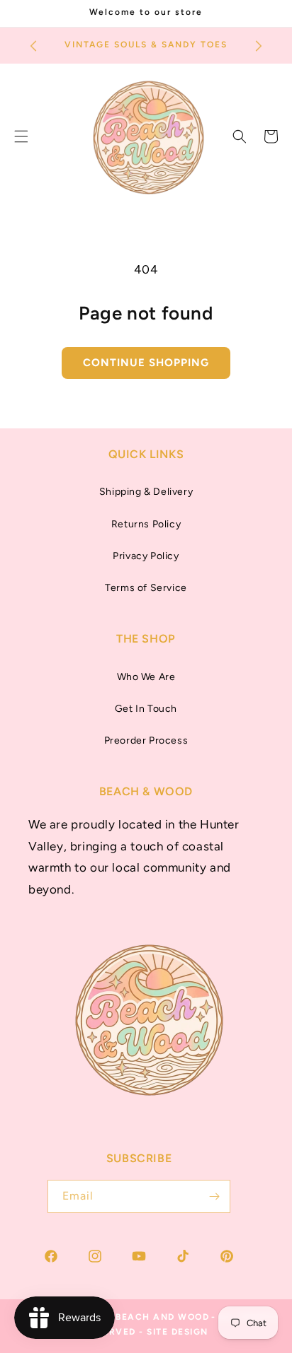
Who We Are (146, 677)
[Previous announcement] (33, 46)
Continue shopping (146, 362)
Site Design (177, 1332)
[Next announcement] (258, 46)
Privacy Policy (146, 556)
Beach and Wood (162, 1317)
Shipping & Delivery (146, 492)
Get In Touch (146, 709)
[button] (239, 136)
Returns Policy (146, 524)
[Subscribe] (214, 1196)
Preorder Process (146, 740)
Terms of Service (146, 588)
